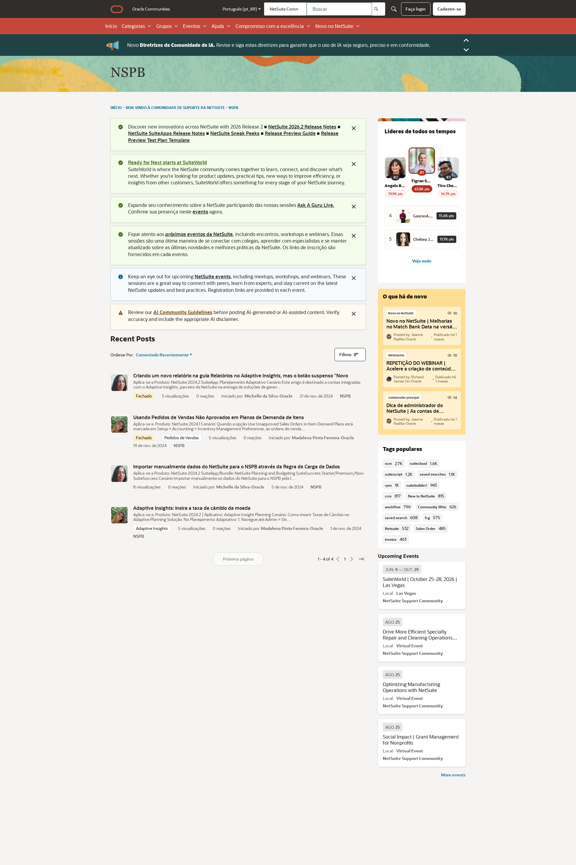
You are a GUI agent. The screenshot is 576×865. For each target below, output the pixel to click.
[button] (119, 382)
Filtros (345, 354)
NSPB (345, 396)
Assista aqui (317, 45)
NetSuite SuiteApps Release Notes (166, 133)
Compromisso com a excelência (270, 26)
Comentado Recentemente (162, 355)
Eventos (191, 26)
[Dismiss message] (353, 128)
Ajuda (218, 26)
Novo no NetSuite (334, 26)
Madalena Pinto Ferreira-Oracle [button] (323, 437)
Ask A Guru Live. (315, 205)
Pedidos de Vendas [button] (181, 437)
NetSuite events (213, 276)
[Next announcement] (466, 50)
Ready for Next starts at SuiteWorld (167, 162)
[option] (402, 569)
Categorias (133, 26)
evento (200, 211)
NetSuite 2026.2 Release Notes (302, 126)
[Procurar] (378, 9)
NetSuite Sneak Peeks (235, 133)
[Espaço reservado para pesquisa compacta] (393, 9)
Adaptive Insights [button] (152, 528)
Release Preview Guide (290, 133)
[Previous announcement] (466, 40)
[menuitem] (151, 9)
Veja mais (421, 261)
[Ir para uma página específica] (361, 559)
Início (111, 26)
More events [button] (453, 775)
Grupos (164, 26)
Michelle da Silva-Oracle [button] (268, 396)
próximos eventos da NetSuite (199, 234)
